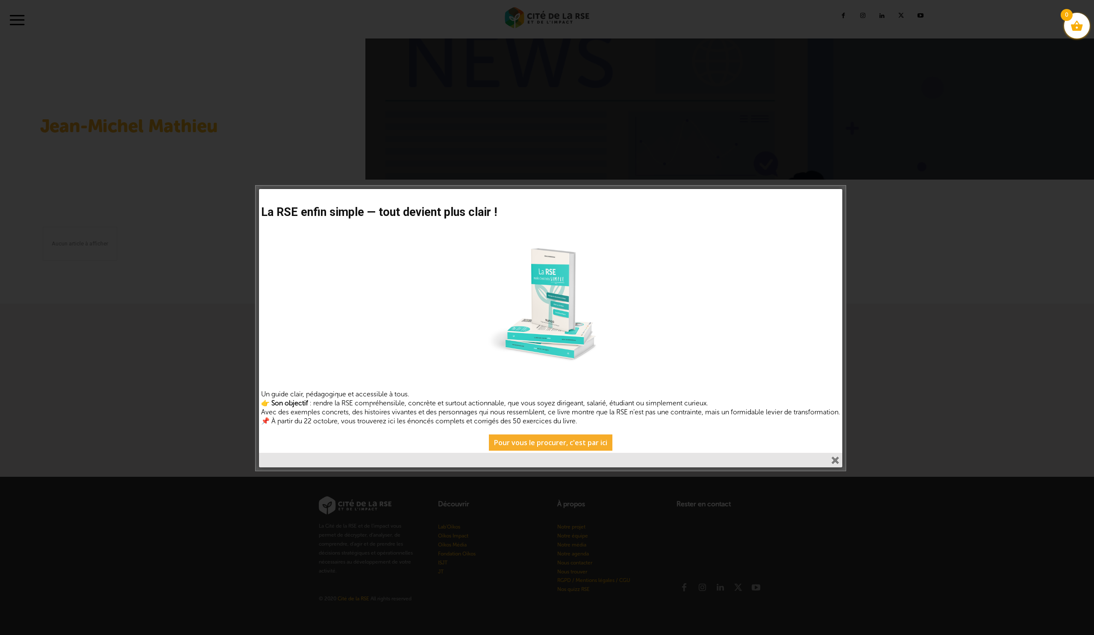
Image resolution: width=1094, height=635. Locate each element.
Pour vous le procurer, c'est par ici (550, 442)
